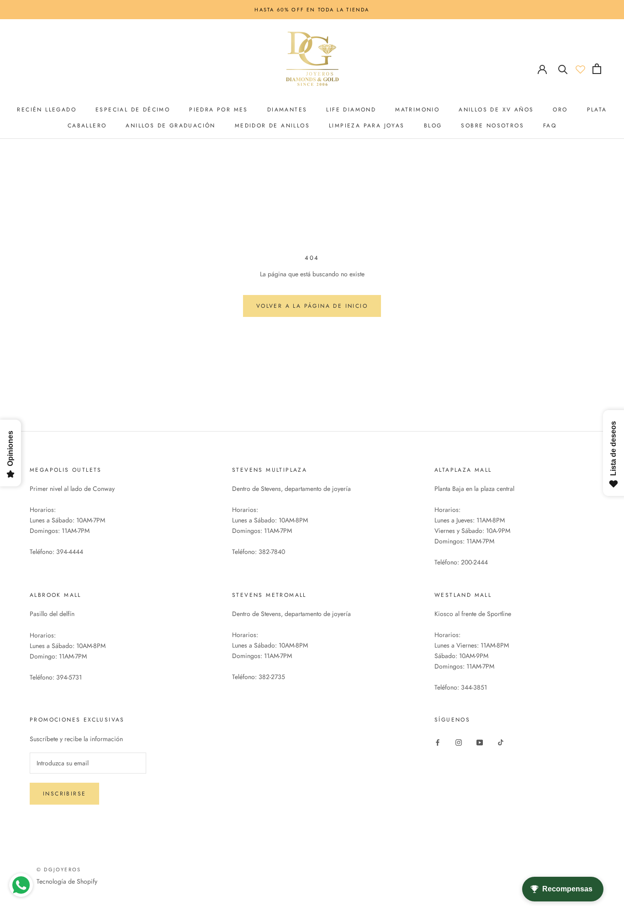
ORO (560, 109)
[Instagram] (458, 742)
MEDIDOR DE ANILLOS (272, 125)
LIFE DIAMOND (351, 109)
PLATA (597, 109)
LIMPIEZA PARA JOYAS (367, 125)
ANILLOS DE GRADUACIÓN (170, 125)
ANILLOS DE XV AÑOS (496, 109)
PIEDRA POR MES (218, 109)
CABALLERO (87, 125)
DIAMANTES (287, 109)
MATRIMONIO (417, 109)
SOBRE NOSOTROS (492, 125)
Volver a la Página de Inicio (312, 306)
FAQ (549, 125)
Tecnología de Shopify (67, 881)
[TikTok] (500, 742)
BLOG (433, 125)
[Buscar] (563, 69)
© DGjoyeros (59, 869)
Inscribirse (64, 794)
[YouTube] (479, 742)
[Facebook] (437, 742)
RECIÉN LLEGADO (46, 109)
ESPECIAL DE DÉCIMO (132, 109)
